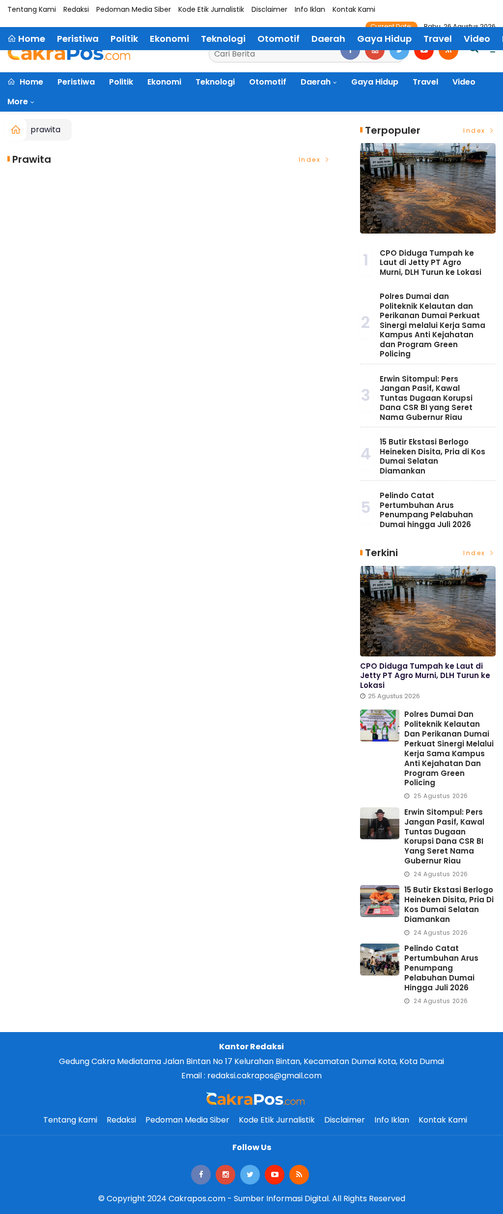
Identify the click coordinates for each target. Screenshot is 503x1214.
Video (463, 82)
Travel (425, 82)
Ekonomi (164, 82)
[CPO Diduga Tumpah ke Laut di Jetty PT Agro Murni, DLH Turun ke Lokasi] (428, 188)
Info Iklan (310, 9)
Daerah (316, 82)
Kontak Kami (354, 9)
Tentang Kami (31, 9)
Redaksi (76, 9)
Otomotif (267, 82)
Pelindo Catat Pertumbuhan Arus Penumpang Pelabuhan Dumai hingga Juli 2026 (426, 510)
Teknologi (215, 82)
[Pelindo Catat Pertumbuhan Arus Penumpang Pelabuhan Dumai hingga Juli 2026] (379, 960)
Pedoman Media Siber (133, 9)
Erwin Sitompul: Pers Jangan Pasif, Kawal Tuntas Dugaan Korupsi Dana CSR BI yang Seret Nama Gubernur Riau (426, 398)
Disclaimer (269, 9)
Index (311, 159)
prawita (45, 129)
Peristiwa (76, 82)
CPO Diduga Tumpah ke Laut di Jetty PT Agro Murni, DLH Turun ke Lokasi (430, 262)
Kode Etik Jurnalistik (211, 9)
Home (30, 82)
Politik (121, 82)
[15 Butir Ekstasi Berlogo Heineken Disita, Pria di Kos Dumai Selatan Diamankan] (379, 901)
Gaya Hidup (374, 82)
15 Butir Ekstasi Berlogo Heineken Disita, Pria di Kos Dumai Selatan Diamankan (432, 456)
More (17, 101)
